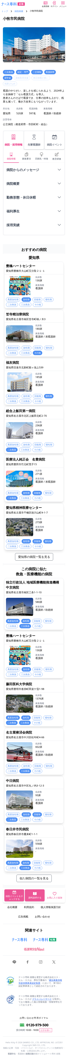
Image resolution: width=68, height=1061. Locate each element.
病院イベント (54, 144)
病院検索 (19, 11)
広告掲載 (23, 916)
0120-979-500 (37, 1024)
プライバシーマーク (42, 999)
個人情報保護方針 (51, 907)
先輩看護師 (34, 144)
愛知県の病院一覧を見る (34, 557)
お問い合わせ (42, 916)
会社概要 (12, 907)
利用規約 (29, 907)
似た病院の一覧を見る (34, 878)
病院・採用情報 (13, 144)
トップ (4, 11)
